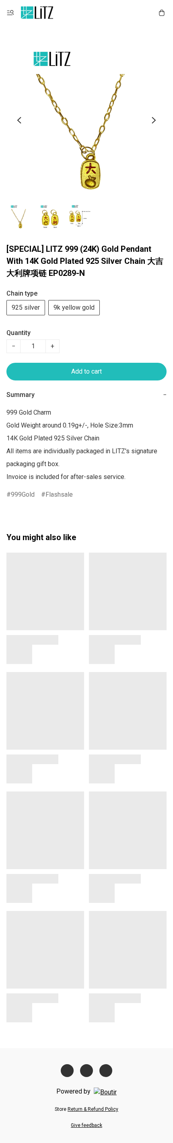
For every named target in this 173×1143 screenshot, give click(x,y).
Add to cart (86, 371)
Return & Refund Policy (93, 1109)
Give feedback (86, 1125)
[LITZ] (37, 12)
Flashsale (59, 494)
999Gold (23, 494)
